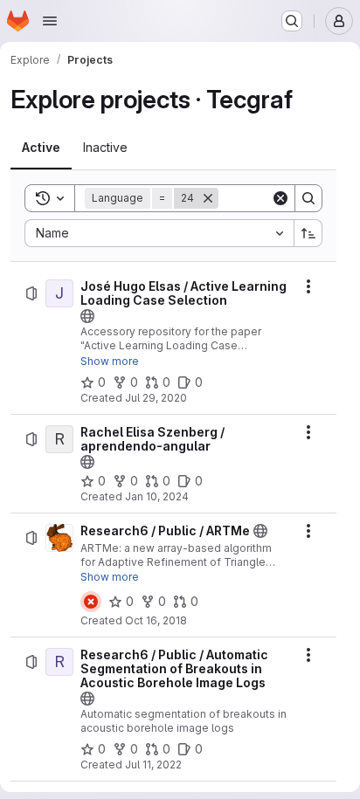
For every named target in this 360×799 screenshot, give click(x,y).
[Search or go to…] (291, 20)
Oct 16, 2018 (156, 620)
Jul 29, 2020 (156, 397)
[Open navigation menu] (50, 21)
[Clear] (280, 198)
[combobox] (159, 233)
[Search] (308, 198)
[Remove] (207, 198)
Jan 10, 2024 (157, 496)
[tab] (41, 147)
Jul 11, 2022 (153, 764)
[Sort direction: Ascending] (308, 233)
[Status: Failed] (90, 601)
